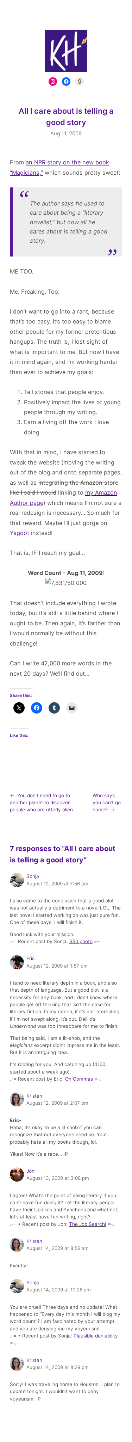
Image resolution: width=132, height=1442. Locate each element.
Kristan (34, 1096)
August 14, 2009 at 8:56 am (57, 1248)
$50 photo (81, 941)
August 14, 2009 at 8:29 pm (57, 1367)
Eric (30, 958)
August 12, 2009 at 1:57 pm (57, 966)
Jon (30, 1171)
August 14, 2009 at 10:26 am (58, 1289)
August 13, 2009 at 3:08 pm (57, 1178)
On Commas (79, 1079)
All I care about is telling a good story (66, 116)
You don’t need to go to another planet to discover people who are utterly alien (41, 803)
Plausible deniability (96, 1336)
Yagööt (19, 532)
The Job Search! (87, 1224)
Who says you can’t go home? (107, 803)
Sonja (32, 876)
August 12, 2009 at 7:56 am (57, 883)
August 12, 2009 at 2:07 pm (57, 1103)
